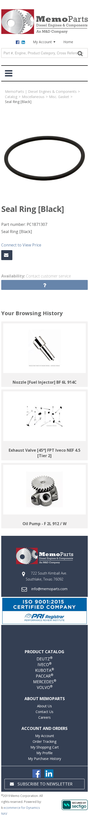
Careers (44, 717)
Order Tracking (44, 741)
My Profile (44, 752)
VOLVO (44, 687)
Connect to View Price (21, 245)
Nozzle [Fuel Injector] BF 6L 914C (45, 382)
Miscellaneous (33, 96)
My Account (43, 41)
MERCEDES (44, 681)
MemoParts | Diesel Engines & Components (41, 91)
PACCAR (44, 676)
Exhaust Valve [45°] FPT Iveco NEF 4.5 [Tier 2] (44, 452)
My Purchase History (44, 758)
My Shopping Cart (44, 747)
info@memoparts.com (49, 588)
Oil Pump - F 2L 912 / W (44, 523)
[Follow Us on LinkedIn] (48, 773)
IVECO (44, 664)
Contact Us (44, 711)
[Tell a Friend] (6, 255)
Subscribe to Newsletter (45, 784)
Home (68, 41)
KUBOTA (44, 670)
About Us (44, 706)
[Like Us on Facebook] (36, 773)
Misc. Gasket (59, 96)
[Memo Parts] (44, 21)
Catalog (11, 96)
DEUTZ (44, 659)
